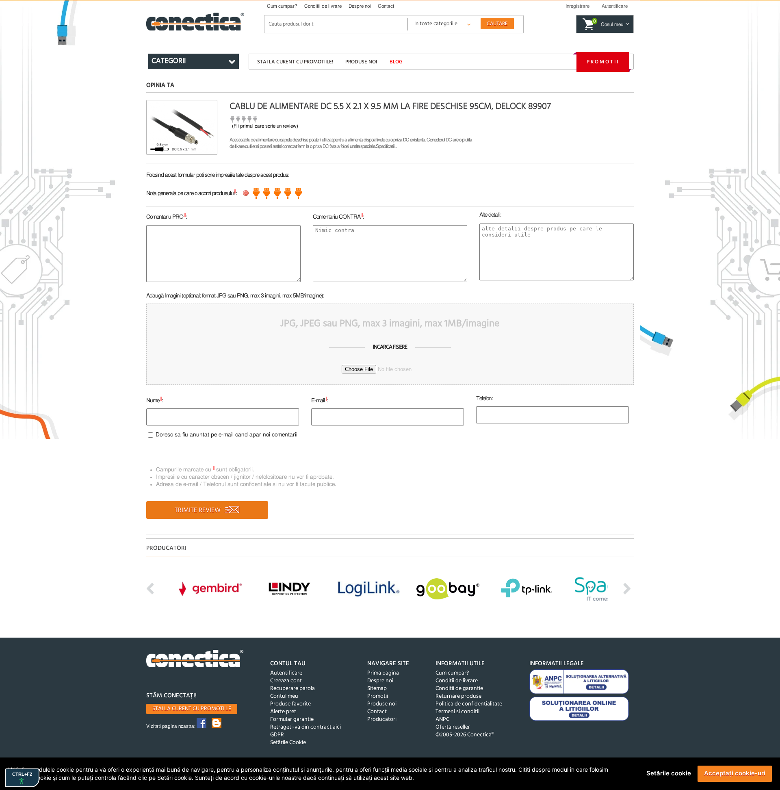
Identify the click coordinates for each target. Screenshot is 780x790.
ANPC (442, 719)
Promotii (603, 62)
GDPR (277, 735)
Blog (396, 62)
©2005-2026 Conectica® (465, 735)
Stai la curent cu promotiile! (295, 62)
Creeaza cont (286, 681)
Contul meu (284, 696)
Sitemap (377, 688)
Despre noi (360, 6)
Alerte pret (283, 711)
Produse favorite (290, 704)
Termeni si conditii (457, 711)
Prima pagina (383, 673)
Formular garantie (292, 719)
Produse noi (361, 62)
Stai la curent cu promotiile (191, 709)
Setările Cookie (288, 742)
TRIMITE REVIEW (198, 510)
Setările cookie (668, 773)
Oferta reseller (453, 727)
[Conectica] (195, 660)
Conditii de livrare (323, 6)
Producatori (381, 719)
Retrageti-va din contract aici (305, 727)
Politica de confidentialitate (469, 704)
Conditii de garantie (459, 688)
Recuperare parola (292, 688)
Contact (386, 6)
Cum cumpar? (282, 6)
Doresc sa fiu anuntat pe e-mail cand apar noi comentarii (226, 435)
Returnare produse (458, 696)
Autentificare (286, 673)
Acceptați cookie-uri (734, 773)
